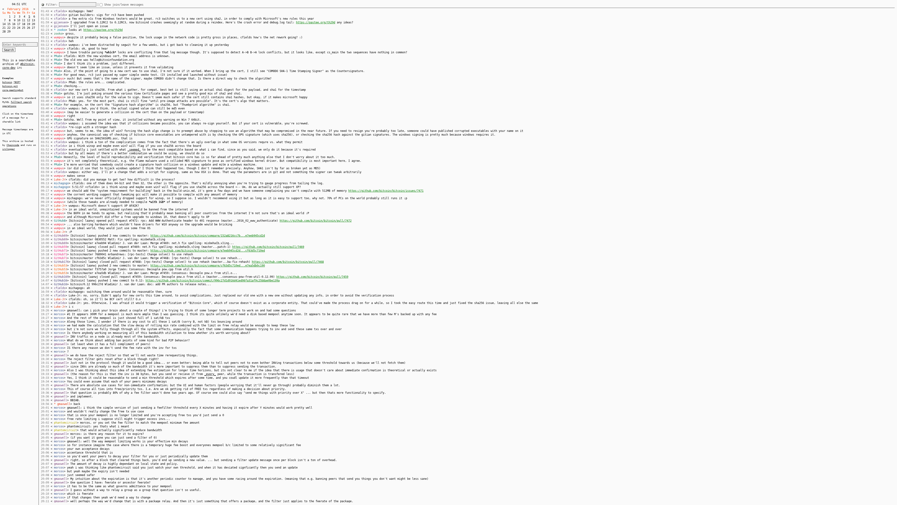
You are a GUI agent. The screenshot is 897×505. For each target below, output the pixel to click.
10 (18, 20)
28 (4, 31)
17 (18, 24)
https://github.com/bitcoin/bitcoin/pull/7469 (268, 247)
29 (9, 31)
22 (9, 27)
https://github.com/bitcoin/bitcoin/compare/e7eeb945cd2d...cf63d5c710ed (207, 250)
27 (33, 27)
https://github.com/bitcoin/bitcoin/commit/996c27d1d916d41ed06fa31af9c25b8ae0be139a (213, 280)
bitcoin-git (10, 86)
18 (23, 24)
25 (23, 27)
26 (28, 27)
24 (18, 27)
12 (28, 20)
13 (33, 20)
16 (13, 24)
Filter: (52, 4)
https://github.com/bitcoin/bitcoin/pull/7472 (316, 220)
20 (33, 24)
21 (4, 27)
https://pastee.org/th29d (315, 22)
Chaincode (13, 145)
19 (28, 24)
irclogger (8, 149)
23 (13, 27)
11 (23, 20)
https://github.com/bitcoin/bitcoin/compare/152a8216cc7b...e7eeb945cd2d (207, 235)
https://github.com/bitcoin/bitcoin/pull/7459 (312, 276)
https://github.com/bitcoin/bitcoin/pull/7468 (288, 261)
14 (4, 24)
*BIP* (17, 82)
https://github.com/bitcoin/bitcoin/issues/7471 (386, 190)
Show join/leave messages (123, 4)
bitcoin (7, 82)
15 (9, 24)
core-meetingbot (12, 90)
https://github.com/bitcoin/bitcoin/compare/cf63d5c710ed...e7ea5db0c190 (207, 265)
